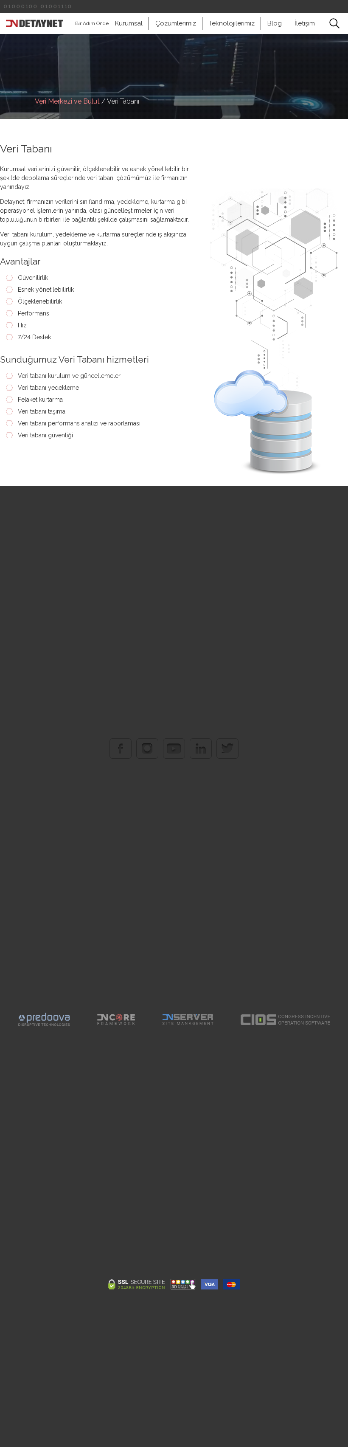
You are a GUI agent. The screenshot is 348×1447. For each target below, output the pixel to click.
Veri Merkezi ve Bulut (67, 101)
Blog (274, 23)
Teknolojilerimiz (232, 23)
